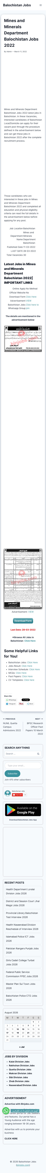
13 (23, 1029)
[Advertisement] (23, 80)
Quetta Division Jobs (20, 1069)
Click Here (31, 296)
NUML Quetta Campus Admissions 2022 (12, 725)
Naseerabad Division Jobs (23, 1085)
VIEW (28, 300)
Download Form (23, 620)
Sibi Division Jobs (18, 1077)
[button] (5, 1109)
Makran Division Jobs (20, 1073)
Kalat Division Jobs (19, 1061)
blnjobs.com (23, 1165)
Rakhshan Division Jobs (22, 1065)
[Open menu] (40, 5)
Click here (29, 680)
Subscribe (12, 773)
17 (7, 1033)
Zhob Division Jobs (19, 1081)
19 (18, 1033)
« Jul (21, 1047)
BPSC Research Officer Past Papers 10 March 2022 (34, 726)
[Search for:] (23, 753)
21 (28, 1033)
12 (18, 1029)
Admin (9, 52)
